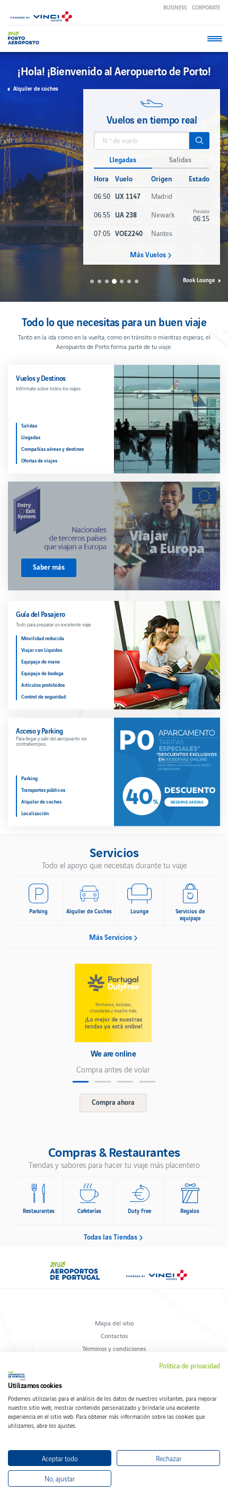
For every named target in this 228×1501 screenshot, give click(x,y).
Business (175, 7)
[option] (151, 177)
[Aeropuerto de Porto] (26, 38)
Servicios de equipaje (190, 914)
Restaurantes (39, 1211)
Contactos (114, 1335)
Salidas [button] (180, 159)
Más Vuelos (148, 254)
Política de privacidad (189, 1365)
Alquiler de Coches (89, 911)
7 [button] (136, 281)
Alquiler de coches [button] (35, 88)
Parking (38, 911)
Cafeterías (89, 1211)
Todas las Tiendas (110, 1237)
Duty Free (139, 1211)
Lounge (139, 911)
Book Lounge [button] (199, 280)
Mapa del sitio (114, 1322)
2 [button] (99, 281)
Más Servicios (110, 937)
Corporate (206, 7)
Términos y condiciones (114, 1347)
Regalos (189, 1211)
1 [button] (92, 281)
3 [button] (107, 281)
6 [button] (129, 281)
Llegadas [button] (122, 159)
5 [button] (122, 281)
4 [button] (113, 281)
